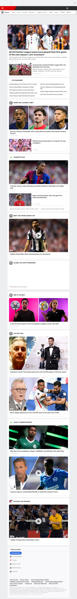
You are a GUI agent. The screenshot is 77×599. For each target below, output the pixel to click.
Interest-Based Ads (37, 581)
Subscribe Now (16, 553)
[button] (71, 8)
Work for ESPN (53, 583)
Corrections (13, 585)
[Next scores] (75, 3)
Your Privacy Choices (16, 583)
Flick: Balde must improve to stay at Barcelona (21, 90)
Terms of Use (14, 579)
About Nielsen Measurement (54, 581)
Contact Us (28, 583)
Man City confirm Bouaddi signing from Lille (52, 84)
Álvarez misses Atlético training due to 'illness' (21, 87)
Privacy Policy (24, 579)
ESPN (10, 8)
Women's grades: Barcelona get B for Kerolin (52, 209)
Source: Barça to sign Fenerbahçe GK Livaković (22, 95)
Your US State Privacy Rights (40, 579)
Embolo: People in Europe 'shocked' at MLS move (53, 91)
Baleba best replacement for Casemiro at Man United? (24, 209)
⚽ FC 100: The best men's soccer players (51, 94)
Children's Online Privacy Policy (19, 581)
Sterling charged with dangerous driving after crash (23, 93)
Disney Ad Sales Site (40, 583)
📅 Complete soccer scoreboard (18, 286)
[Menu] (2, 8)
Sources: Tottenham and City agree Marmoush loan (52, 87)
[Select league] (6, 3)
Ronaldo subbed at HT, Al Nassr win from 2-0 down (23, 84)
